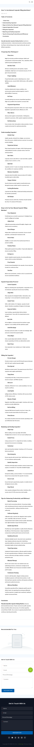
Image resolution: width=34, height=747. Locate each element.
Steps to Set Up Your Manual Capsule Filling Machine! (17, 25)
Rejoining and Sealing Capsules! (11, 31)
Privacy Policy (28, 744)
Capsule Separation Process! (10, 27)
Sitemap (20, 744)
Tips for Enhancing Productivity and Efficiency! (15, 34)
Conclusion (6, 36)
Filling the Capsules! (8, 29)
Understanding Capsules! (10, 22)
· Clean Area (6, 20)
